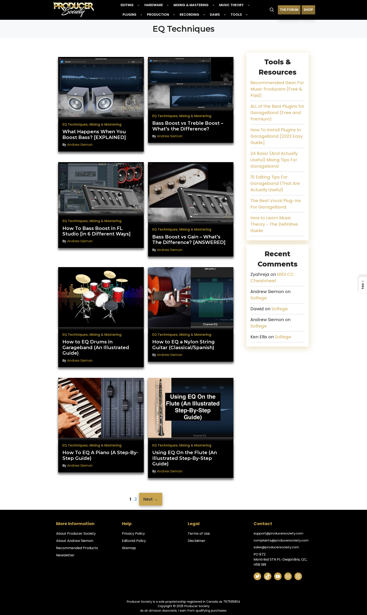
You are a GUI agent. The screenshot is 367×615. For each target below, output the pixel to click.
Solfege (258, 298)
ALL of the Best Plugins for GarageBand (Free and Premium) (277, 112)
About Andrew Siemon (74, 540)
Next (150, 499)
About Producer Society (76, 533)
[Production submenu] (174, 15)
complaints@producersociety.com (281, 540)
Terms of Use (199, 533)
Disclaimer (196, 540)
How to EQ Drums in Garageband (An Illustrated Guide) (95, 347)
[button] (272, 10)
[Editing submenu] (139, 5)
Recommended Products (77, 548)
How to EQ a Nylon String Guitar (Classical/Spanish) (183, 344)
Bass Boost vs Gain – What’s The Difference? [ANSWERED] (189, 239)
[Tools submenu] (247, 15)
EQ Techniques (75, 124)
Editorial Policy (134, 540)
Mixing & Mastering (105, 124)
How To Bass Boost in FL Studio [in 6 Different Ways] (96, 231)
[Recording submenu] (204, 15)
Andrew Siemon (80, 144)
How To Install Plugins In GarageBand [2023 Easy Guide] (276, 136)
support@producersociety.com (278, 533)
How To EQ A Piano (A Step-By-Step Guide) (100, 455)
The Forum (289, 9)
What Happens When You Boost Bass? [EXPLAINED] (94, 134)
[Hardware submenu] (168, 5)
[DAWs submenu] (225, 15)
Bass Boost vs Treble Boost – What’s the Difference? (187, 126)
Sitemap (129, 548)
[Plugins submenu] (141, 15)
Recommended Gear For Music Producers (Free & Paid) (277, 89)
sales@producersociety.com (276, 547)
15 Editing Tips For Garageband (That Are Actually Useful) (275, 183)
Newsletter (65, 555)
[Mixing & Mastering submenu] (214, 5)
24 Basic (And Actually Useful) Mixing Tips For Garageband (274, 159)
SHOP (308, 9)
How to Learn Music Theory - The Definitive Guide (274, 224)
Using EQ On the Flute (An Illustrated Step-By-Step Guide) (184, 458)
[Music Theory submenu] (249, 5)
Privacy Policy (133, 533)
